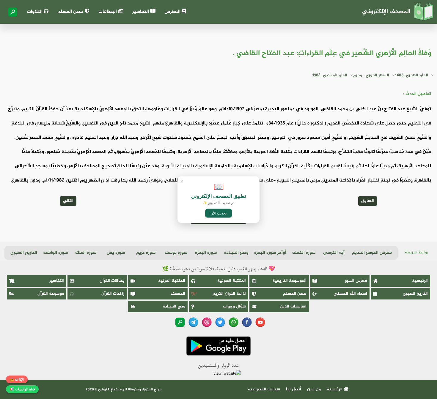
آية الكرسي (334, 252)
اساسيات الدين (293, 306)
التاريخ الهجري (23, 252)
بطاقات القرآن (112, 280)
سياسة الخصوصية (264, 389)
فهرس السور (356, 280)
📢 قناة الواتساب (22, 389)
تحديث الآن (218, 213)
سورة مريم (145, 252)
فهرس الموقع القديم (372, 252)
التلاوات (35, 12)
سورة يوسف (176, 252)
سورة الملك (85, 252)
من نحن (314, 389)
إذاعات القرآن (113, 293)
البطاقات (108, 12)
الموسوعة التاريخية (289, 280)
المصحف (178, 293)
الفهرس (173, 12)
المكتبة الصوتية (231, 280)
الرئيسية (420, 280)
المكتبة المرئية (171, 280)
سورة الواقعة (55, 252)
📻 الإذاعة (17, 379)
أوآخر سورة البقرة (270, 252)
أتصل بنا (293, 389)
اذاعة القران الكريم (229, 293)
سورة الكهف (303, 252)
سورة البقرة (206, 252)
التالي (68, 201)
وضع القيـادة (236, 252)
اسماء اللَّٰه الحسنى (350, 293)
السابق (367, 201)
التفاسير (141, 12)
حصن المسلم (71, 12)
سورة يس (116, 252)
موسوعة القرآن (50, 293)
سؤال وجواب (234, 306)
